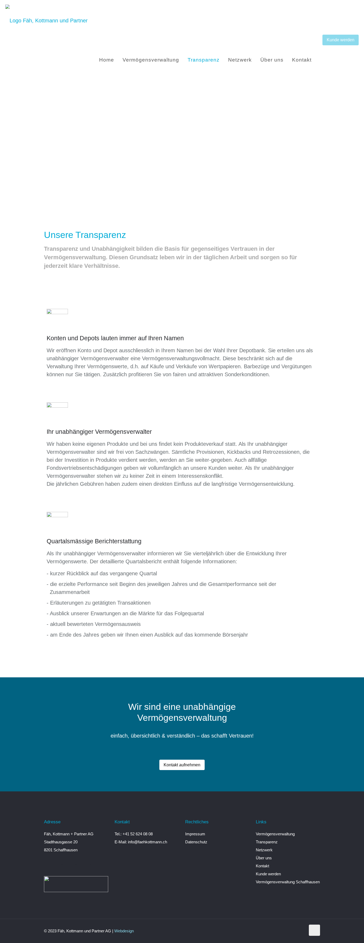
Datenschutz (196, 842)
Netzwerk (264, 850)
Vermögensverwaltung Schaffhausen (288, 882)
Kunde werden (340, 39)
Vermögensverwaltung (275, 834)
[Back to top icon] (314, 930)
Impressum (195, 834)
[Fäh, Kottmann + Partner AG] (46, 20)
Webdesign (124, 931)
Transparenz (267, 842)
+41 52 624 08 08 (138, 834)
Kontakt (262, 866)
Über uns (264, 858)
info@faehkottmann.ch (147, 842)
